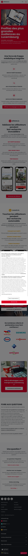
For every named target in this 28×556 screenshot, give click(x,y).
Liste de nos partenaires (6, 294)
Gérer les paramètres (14, 298)
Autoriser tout (14, 301)
